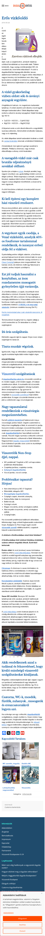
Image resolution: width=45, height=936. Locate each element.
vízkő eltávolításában (22, 553)
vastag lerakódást (10, 141)
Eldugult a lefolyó (8, 883)
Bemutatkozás (7, 835)
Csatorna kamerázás (12, 807)
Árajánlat (5, 832)
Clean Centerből (8, 262)
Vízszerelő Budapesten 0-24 (13, 854)
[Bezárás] (42, 893)
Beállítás (22, 925)
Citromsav (6, 568)
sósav (21, 171)
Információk (27, 794)
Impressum (6, 839)
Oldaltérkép (6, 847)
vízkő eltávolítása (9, 612)
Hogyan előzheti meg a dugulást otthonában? (20, 871)
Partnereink (6, 850)
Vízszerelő (9, 374)
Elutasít (22, 931)
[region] (22, 913)
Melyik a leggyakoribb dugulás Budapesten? (19, 875)
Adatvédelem (8, 913)
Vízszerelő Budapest (10, 879)
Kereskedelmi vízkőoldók (12, 581)
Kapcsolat (5, 843)
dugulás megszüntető (21, 441)
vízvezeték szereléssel (20, 395)
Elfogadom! (22, 918)
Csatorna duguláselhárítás (12, 887)
